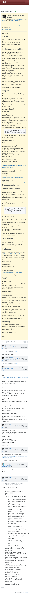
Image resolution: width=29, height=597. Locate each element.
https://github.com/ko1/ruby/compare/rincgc (14, 182)
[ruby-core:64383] (6, 29)
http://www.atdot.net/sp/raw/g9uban (12, 272)
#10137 (11, 493)
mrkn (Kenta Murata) (7, 358)
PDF (23, 592)
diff (17, 351)
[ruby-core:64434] (24, 449)
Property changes (15, 341)
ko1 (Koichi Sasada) (15, 19)
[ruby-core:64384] (24, 346)
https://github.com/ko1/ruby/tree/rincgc (13, 177)
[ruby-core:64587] (24, 465)
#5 (19, 449)
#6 (19, 464)
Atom (26, 592)
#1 (19, 346)
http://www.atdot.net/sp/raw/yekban (12, 253)
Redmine (10, 596)
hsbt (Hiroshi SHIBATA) (7, 367)
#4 (19, 425)
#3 (19, 367)
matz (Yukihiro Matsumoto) (7, 464)
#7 (19, 478)
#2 (19, 358)
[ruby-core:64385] (24, 359)
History (4, 341)
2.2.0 (17, 27)
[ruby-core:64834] (24, 478)
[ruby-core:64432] (24, 426)
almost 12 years (14, 20)
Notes (8, 341)
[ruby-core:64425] (24, 368)
